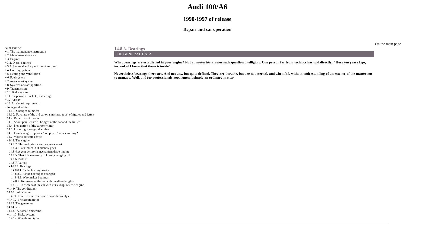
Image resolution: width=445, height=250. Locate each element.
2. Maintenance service (21, 55)
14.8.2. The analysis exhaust (35, 144)
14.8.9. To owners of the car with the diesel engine (42, 181)
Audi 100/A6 (13, 48)
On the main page (388, 44)
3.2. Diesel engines (19, 62)
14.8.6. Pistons (18, 159)
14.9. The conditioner (22, 188)
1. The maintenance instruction (26, 51)
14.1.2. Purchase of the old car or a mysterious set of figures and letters (51, 114)
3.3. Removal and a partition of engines (32, 66)
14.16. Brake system (22, 214)
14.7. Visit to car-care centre (24, 136)
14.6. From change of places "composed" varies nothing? (42, 133)
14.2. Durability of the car (23, 118)
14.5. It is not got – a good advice (28, 129)
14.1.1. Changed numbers (23, 110)
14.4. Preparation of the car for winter (30, 125)
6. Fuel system (16, 77)
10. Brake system (18, 92)
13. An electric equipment (23, 103)
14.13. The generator (20, 203)
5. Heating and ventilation (23, 73)
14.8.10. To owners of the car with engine (46, 185)
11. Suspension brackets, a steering (29, 96)
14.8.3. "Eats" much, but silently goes (32, 148)
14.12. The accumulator (24, 199)
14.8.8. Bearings (21, 166)
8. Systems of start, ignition (24, 85)
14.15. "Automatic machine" (24, 210)
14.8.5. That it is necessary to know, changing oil (39, 155)
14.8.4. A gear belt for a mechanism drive (39, 151)
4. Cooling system (18, 70)
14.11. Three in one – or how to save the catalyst (39, 196)
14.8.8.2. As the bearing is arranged (33, 173)
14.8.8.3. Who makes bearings (30, 177)
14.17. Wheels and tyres (24, 218)
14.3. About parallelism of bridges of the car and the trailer (43, 122)
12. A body (14, 99)
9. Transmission (17, 88)
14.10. (19, 192)
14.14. (13, 207)
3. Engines (13, 59)
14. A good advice (17, 107)
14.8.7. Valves (18, 162)
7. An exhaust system (20, 81)
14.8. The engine (19, 140)
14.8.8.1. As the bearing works (30, 170)
